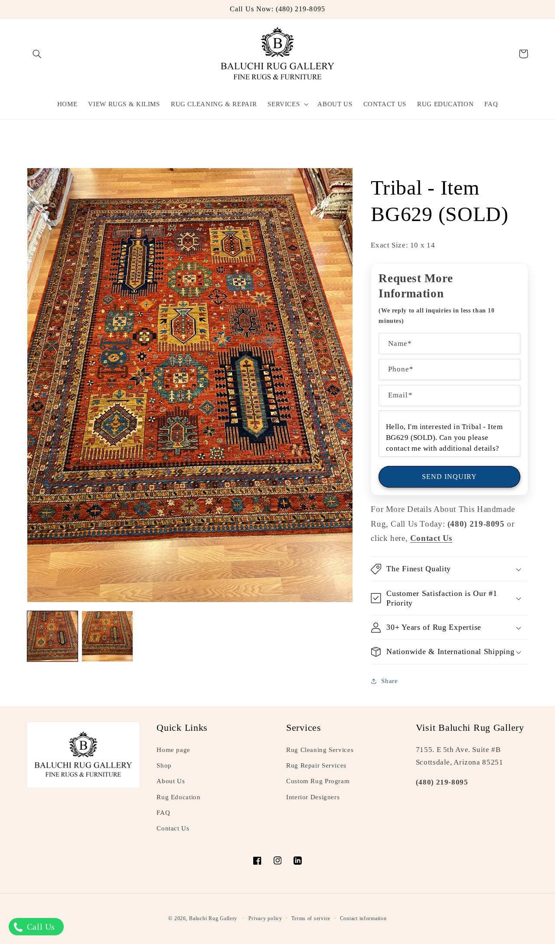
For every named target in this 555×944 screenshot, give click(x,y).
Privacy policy (265, 918)
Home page (173, 749)
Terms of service (310, 918)
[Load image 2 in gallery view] (107, 636)
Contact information (363, 918)
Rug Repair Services (316, 765)
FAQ (163, 812)
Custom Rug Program (317, 781)
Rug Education (178, 797)
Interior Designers (313, 797)
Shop (164, 765)
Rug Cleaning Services (319, 749)
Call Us (39, 926)
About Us (171, 781)
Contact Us (173, 828)
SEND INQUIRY (449, 476)
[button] (37, 54)
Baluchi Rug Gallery (213, 918)
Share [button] (389, 680)
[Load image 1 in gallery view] (52, 636)
